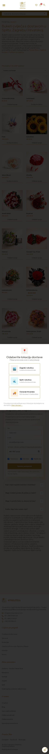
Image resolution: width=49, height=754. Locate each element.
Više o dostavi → (16, 405)
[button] (46, 347)
